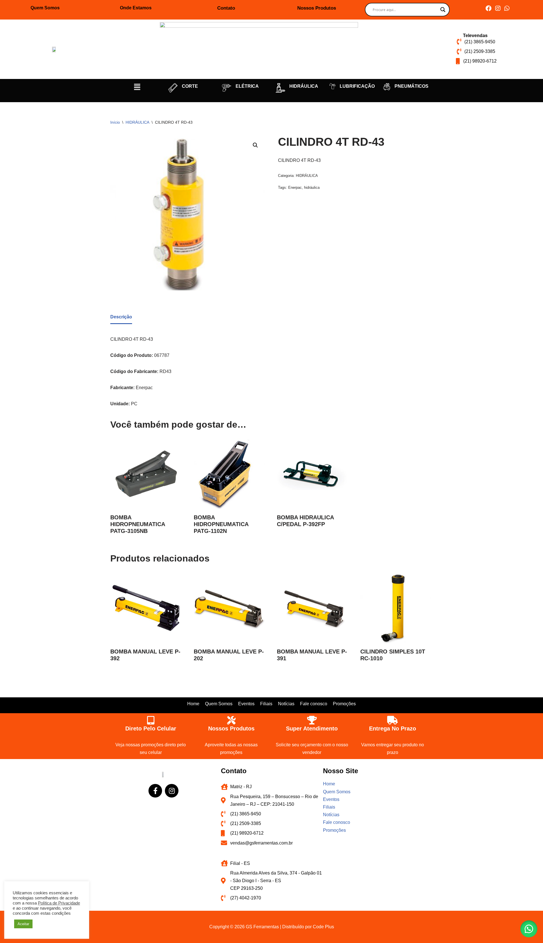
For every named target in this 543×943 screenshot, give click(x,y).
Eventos (246, 703)
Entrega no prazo (392, 728)
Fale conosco (313, 703)
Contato (226, 8)
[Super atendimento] (312, 720)
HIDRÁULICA (303, 86)
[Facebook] (489, 8)
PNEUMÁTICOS (411, 86)
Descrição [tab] (121, 316)
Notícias (286, 703)
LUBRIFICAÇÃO (357, 86)
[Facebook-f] (155, 791)
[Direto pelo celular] (150, 720)
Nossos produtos (231, 728)
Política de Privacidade (59, 903)
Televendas (475, 35)
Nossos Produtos (316, 8)
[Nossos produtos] (231, 720)
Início (115, 122)
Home (193, 703)
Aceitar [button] (23, 924)
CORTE (190, 86)
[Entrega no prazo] (392, 720)
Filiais (266, 703)
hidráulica (312, 187)
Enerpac (295, 187)
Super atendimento (312, 728)
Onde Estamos (136, 7)
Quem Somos (45, 7)
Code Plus (323, 926)
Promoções (344, 703)
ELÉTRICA (247, 86)
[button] (137, 87)
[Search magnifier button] (443, 10)
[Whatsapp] (507, 8)
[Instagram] (498, 8)
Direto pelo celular (150, 728)
